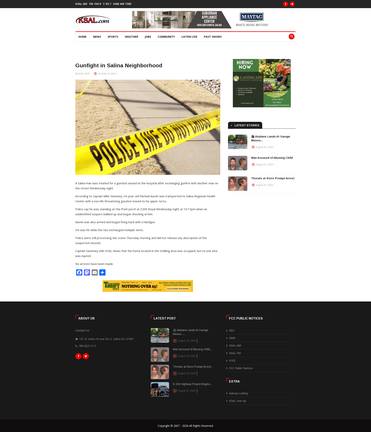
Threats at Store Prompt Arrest (272, 178)
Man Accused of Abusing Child (272, 157)
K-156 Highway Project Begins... (192, 384)
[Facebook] (285, 4)
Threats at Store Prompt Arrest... (193, 366)
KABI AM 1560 (122, 4)
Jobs (148, 36)
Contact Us (82, 330)
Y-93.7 (107, 4)
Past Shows (213, 36)
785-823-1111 (87, 346)
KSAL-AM (81, 4)
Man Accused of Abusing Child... (192, 349)
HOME (82, 36)
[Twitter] (292, 4)
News (97, 36)
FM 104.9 (95, 4)
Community (166, 36)
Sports (113, 36)
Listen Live (189, 36)
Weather (131, 36)
